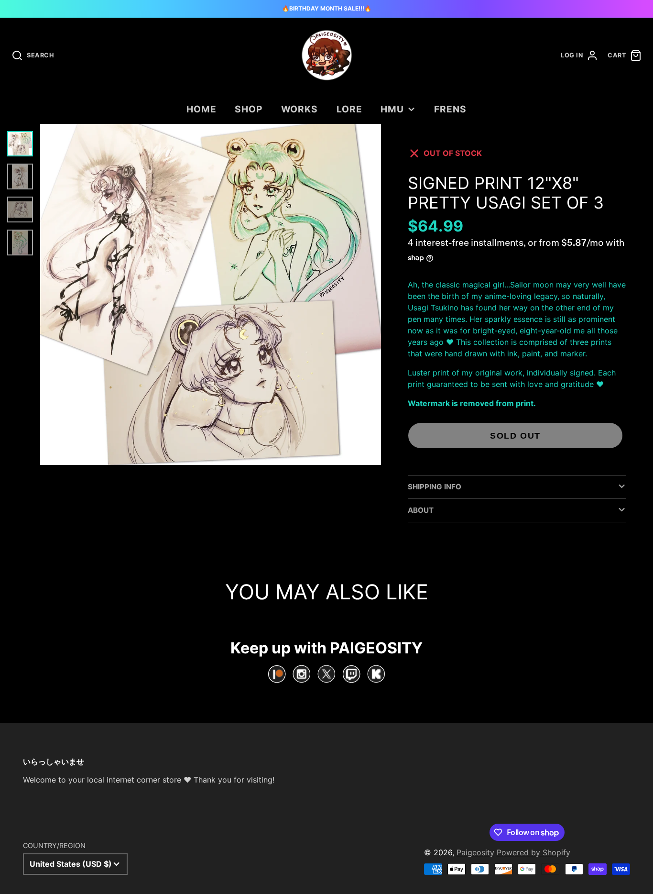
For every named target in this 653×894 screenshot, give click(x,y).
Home (201, 109)
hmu (392, 109)
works (299, 109)
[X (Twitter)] (326, 674)
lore (349, 109)
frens (450, 109)
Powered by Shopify (533, 852)
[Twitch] (351, 674)
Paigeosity (475, 852)
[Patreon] (276, 674)
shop (248, 109)
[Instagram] (301, 674)
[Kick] (376, 674)
